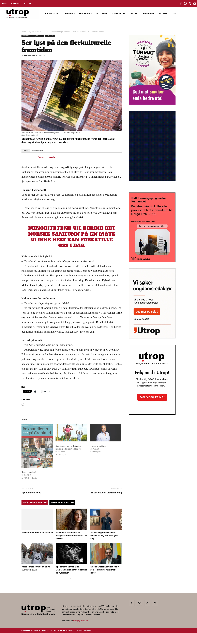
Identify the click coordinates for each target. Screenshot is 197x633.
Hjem (23, 31)
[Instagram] (139, 603)
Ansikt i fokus (50, 36)
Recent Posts (37, 151)
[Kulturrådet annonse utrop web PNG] (152, 261)
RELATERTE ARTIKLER (35, 502)
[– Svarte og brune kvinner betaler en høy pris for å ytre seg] (106, 519)
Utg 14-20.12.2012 (36, 31)
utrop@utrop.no (80, 620)
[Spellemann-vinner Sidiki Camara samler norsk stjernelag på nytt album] (71, 553)
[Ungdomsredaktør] (152, 337)
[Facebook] (132, 603)
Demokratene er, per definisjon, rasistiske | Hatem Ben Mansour (68, 447)
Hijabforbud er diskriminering (106, 492)
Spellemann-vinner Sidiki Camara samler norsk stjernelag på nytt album (71, 569)
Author (25, 151)
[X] (147, 603)
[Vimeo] (155, 603)
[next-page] (75, 578)
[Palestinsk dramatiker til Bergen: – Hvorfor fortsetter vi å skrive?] (71, 519)
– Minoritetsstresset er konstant (37, 532)
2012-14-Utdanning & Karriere (58, 31)
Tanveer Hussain (30, 56)
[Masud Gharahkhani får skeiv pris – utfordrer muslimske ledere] (106, 553)
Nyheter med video (31, 492)
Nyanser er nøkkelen (98, 445)
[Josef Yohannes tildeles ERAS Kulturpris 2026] (37, 553)
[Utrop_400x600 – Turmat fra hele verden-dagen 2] (152, 103)
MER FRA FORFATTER (62, 502)
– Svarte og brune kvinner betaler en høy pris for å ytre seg (104, 535)
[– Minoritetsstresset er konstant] (37, 519)
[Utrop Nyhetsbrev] (152, 413)
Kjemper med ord (28, 472)
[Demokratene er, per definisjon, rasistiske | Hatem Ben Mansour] (71, 432)
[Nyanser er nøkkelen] (105, 432)
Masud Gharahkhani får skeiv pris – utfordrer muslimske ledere (104, 569)
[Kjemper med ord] (37, 446)
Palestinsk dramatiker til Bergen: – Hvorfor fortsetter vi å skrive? (71, 535)
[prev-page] (70, 578)
